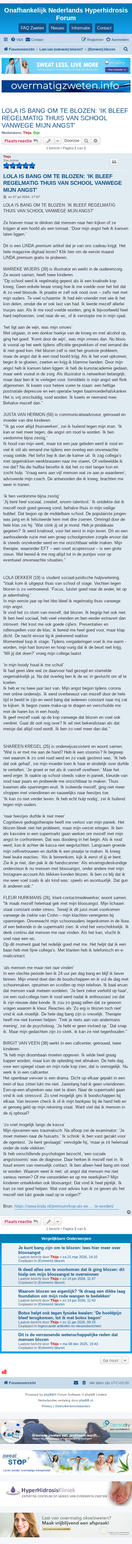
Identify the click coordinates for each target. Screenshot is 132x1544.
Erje (36, 133)
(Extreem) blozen (51, 1261)
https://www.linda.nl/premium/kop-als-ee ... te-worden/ (64, 1206)
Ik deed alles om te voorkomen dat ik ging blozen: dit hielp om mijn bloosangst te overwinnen (71, 1272)
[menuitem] (17, 39)
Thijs (27, 133)
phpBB (49, 1394)
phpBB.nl (86, 1400)
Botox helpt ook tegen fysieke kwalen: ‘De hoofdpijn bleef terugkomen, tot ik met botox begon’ (69, 1315)
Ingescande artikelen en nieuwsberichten (69, 1326)
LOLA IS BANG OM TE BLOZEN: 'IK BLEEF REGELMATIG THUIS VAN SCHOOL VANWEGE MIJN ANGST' (65, 118)
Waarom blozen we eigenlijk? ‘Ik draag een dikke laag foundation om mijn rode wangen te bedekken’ (71, 1293)
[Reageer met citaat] (114, 162)
